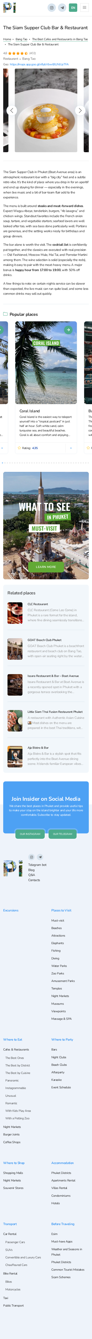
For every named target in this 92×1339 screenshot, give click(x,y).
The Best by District (17, 1065)
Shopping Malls (13, 1173)
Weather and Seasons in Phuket (66, 1252)
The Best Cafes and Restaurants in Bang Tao (60, 39)
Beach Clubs (59, 1065)
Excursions (10, 910)
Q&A (31, 875)
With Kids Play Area (18, 1111)
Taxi (5, 1298)
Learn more (46, 567)
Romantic (11, 1103)
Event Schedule (61, 1087)
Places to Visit (61, 910)
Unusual (10, 1096)
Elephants (57, 943)
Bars (54, 1050)
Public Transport (13, 1306)
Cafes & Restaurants (16, 1050)
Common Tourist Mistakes (67, 1270)
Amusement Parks (63, 981)
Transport (10, 1224)
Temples (56, 988)
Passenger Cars (15, 1242)
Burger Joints (11, 1134)
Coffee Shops (11, 1142)
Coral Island (29, 411)
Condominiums (60, 1196)
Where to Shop (14, 1163)
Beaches (56, 928)
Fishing (55, 951)
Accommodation (62, 1163)
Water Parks (59, 966)
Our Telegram (62, 834)
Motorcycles (13, 1289)
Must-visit (57, 921)
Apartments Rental (63, 1180)
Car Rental (9, 1234)
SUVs (8, 1250)
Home (7, 39)
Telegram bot (37, 865)
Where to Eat (12, 1039)
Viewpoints (58, 1011)
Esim (54, 1234)
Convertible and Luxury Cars (23, 1257)
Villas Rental (59, 1188)
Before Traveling (62, 1224)
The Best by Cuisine (17, 1073)
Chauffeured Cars (16, 1265)
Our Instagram (30, 834)
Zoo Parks (57, 973)
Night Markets (60, 996)
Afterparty (57, 1072)
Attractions (58, 936)
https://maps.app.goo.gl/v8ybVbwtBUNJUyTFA (39, 64)
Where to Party (62, 1039)
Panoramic (12, 1080)
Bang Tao (21, 39)
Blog (31, 870)
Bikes (8, 1282)
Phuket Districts (61, 1173)
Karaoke (56, 1080)
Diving (55, 958)
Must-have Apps (62, 1241)
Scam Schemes (60, 1277)
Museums (57, 1004)
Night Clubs (58, 1057)
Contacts (34, 880)
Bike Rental (10, 1274)
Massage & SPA (61, 1019)
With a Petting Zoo (17, 1118)
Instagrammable (15, 1088)
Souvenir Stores (13, 1188)
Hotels (55, 1203)
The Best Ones (14, 1058)
